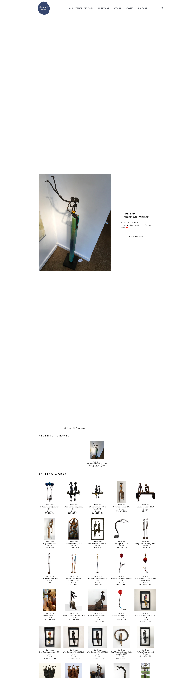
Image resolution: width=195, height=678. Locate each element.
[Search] (162, 8)
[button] (90, 8)
